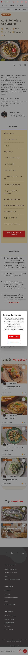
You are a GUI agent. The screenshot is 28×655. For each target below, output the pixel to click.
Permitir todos (14, 336)
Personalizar (14, 342)
